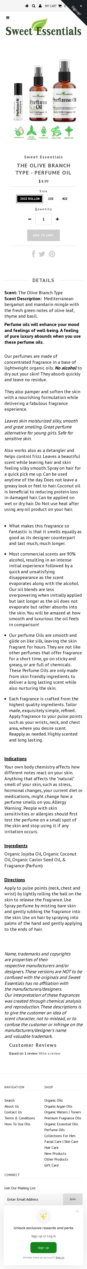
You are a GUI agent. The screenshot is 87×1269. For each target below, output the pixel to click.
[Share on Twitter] (42, 255)
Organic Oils (53, 1100)
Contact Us (13, 1112)
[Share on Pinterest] (52, 255)
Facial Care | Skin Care (61, 1141)
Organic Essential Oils (61, 1124)
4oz (65, 199)
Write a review (50, 1053)
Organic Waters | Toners (62, 1112)
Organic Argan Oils (58, 1106)
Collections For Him (59, 1135)
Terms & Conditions (19, 1118)
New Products (55, 1153)
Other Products (56, 1159)
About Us (11, 1106)
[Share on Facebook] (33, 255)
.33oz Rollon (29, 199)
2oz (51, 199)
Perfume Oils (54, 1129)
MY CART (55, 6)
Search (9, 1100)
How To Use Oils (17, 1124)
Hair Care (51, 1147)
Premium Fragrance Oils (62, 1118)
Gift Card (51, 1165)
